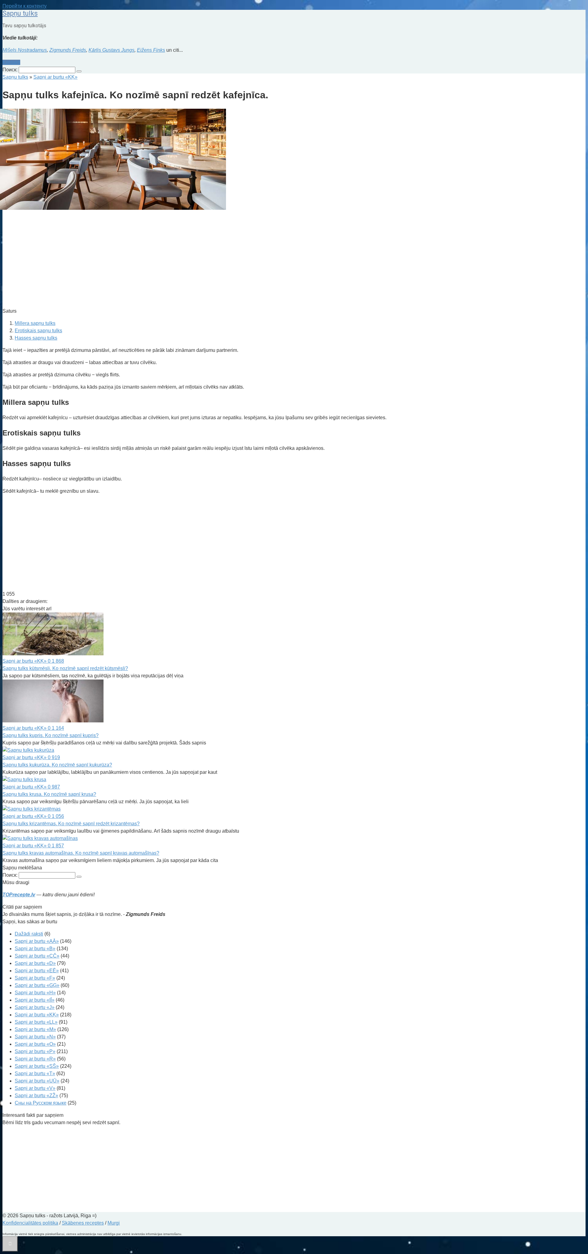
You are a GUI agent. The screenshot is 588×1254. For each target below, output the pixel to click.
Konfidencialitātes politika (30, 1223)
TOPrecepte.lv (18, 894)
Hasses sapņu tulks (36, 338)
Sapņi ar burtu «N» (35, 1036)
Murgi (113, 1223)
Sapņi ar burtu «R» (35, 1058)
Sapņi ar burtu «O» (35, 1044)
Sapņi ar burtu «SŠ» (37, 1066)
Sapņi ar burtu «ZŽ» (36, 1095)
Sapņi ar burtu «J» (35, 1007)
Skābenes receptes (83, 1223)
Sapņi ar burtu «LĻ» (36, 1022)
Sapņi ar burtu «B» (35, 948)
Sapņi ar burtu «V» (35, 1088)
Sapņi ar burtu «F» (35, 978)
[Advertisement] (186, 260)
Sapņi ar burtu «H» (35, 992)
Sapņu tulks (20, 13)
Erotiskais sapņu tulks (38, 330)
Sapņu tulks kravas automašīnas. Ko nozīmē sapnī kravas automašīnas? (80, 853)
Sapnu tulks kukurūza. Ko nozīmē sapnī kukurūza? (57, 764)
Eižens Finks (151, 50)
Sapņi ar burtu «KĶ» (37, 1014)
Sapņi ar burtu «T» (35, 1073)
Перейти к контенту (24, 6)
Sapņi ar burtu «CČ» (37, 955)
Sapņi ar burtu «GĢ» (37, 985)
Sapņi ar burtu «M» (35, 1029)
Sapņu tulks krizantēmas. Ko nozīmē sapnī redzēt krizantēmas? (71, 823)
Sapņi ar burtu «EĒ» (37, 970)
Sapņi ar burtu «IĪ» (35, 1000)
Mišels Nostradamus (24, 50)
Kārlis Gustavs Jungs (111, 50)
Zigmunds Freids (67, 50)
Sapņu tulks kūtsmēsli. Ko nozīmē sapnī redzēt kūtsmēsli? (65, 668)
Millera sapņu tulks (35, 323)
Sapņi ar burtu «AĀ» (37, 941)
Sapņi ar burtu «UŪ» (37, 1080)
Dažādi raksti (29, 933)
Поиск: (10, 69)
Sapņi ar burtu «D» (35, 963)
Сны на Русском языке (40, 1102)
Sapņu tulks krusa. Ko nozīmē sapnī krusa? (49, 794)
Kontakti (11, 62)
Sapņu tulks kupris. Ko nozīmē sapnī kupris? (50, 735)
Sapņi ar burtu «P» (35, 1051)
